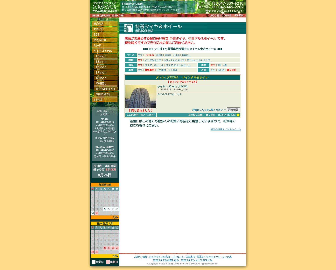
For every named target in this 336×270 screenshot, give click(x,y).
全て (140, 54)
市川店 (221, 70)
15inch (159, 54)
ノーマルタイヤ (153, 60)
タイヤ (148, 65)
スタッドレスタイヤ (174, 60)
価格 (145, 256)
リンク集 (227, 256)
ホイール (159, 65)
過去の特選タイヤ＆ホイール (226, 129)
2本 (225, 65)
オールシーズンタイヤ (198, 60)
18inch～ (186, 54)
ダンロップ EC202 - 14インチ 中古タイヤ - (182, 77)
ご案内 (137, 256)
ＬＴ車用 (173, 70)
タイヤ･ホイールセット (178, 65)
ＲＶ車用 (161, 70)
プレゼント (178, 256)
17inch (176, 54)
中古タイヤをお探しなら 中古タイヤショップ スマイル (182, 260)
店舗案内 (190, 256)
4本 (219, 65)
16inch (168, 54)
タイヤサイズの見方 (159, 256)
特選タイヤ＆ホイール (208, 256)
